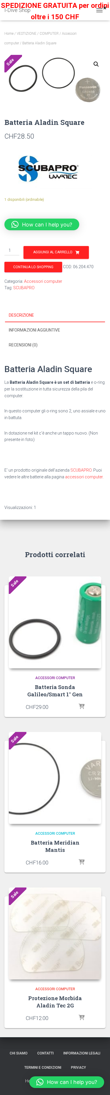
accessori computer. (84, 477)
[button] (96, 64)
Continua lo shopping (33, 267)
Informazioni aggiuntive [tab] (34, 330)
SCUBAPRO (24, 287)
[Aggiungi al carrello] (81, 707)
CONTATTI (45, 1053)
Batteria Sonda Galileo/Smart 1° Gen (55, 690)
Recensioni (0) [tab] (23, 345)
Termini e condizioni (42, 1068)
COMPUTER (49, 34)
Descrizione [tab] (21, 315)
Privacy (78, 1068)
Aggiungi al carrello (52, 252)
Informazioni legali (81, 1053)
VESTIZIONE (26, 34)
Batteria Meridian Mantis (55, 846)
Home (8, 34)
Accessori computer (43, 281)
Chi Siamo (19, 1053)
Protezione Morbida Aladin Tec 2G (55, 1002)
